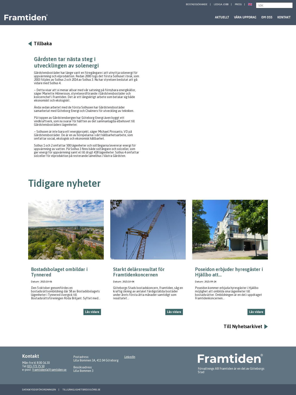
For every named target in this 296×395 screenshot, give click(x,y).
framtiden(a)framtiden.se (49, 369)
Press (238, 4)
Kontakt (284, 17)
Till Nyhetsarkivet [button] (243, 326)
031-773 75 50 (35, 366)
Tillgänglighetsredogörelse (81, 389)
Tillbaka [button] (43, 43)
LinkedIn (129, 357)
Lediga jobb (221, 4)
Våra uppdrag (245, 17)
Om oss (266, 17)
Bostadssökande (196, 4)
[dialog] (66, 259)
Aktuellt (222, 17)
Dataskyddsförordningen (39, 389)
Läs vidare (92, 312)
